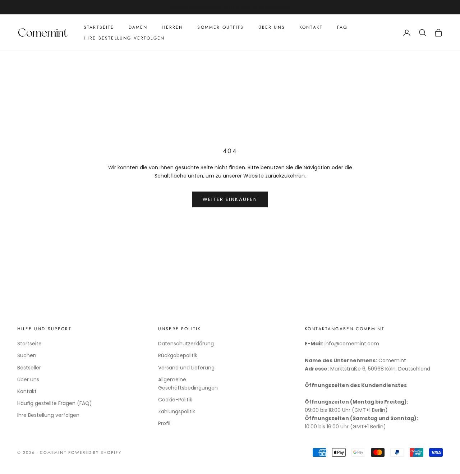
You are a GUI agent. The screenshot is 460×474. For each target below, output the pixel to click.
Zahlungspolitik (176, 411)
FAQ (342, 27)
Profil (164, 423)
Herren (172, 27)
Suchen (26, 355)
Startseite (99, 27)
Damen (138, 27)
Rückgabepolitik (177, 355)
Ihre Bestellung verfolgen (124, 38)
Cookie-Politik (175, 399)
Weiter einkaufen (230, 199)
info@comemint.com (352, 343)
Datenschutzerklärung (186, 343)
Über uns (271, 27)
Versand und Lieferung (186, 367)
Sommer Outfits (220, 27)
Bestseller (29, 367)
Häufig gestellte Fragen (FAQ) (54, 403)
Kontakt (311, 27)
